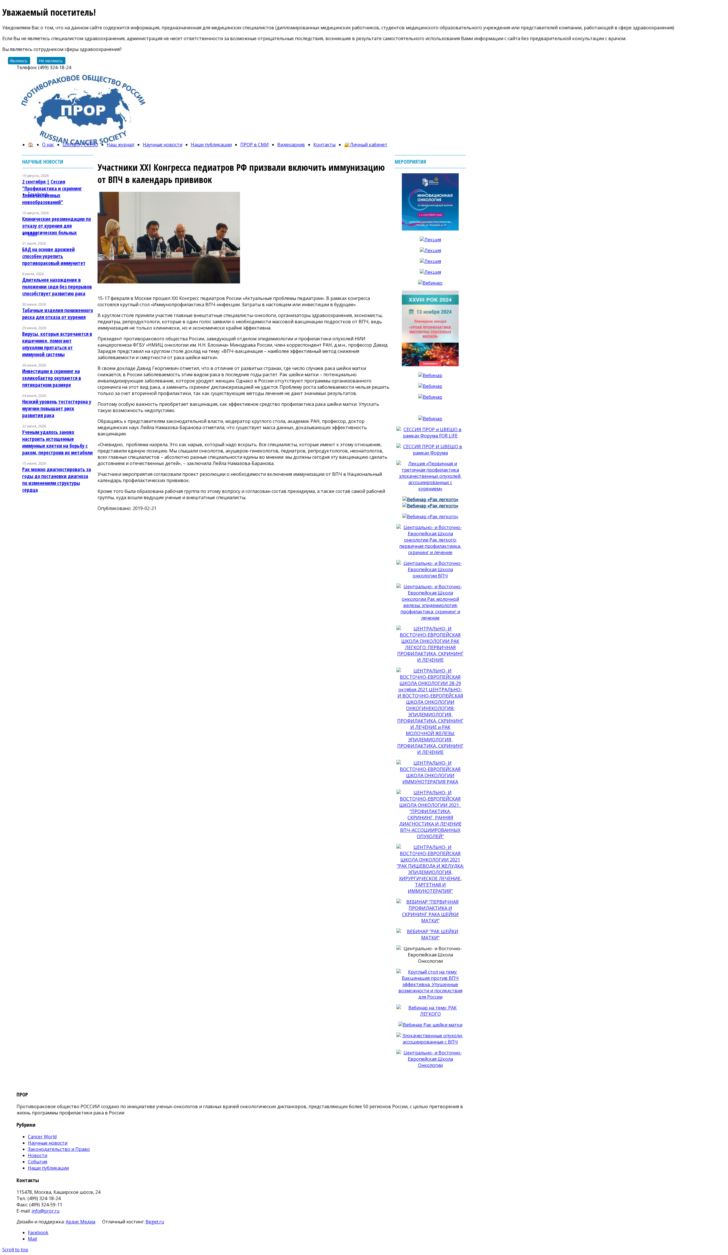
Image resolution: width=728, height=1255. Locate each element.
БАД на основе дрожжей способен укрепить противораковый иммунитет (54, 256)
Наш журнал (120, 144)
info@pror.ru (45, 1211)
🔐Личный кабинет (365, 144)
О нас (48, 144)
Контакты (324, 144)
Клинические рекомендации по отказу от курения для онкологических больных (56, 225)
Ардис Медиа (80, 1222)
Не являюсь (50, 60)
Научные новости (162, 144)
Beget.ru (155, 1222)
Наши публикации (211, 144)
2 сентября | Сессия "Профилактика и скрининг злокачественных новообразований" (52, 191)
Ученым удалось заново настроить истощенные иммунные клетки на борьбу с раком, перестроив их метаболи (57, 442)
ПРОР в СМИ (254, 144)
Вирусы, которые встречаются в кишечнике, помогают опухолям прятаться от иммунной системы (57, 344)
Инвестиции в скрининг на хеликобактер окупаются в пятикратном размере (51, 378)
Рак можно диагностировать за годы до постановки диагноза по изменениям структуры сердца (56, 479)
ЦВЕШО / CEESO (80, 144)
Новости (37, 1155)
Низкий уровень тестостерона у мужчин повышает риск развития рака (56, 408)
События (37, 1162)
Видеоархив (291, 144)
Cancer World (42, 1136)
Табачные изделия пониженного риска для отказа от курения (57, 313)
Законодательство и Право (59, 1149)
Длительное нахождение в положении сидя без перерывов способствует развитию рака (57, 286)
